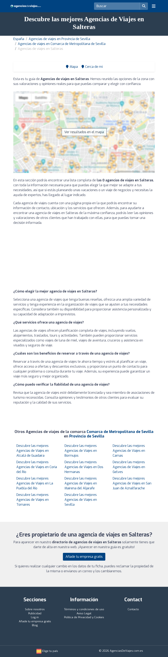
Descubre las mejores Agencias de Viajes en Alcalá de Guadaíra (32, 451)
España (18, 39)
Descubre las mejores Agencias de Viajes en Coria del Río (36, 467)
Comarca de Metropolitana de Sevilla (120, 431)
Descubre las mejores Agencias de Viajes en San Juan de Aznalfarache (132, 483)
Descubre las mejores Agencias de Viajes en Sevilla (81, 500)
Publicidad (34, 613)
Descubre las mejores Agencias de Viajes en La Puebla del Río (34, 483)
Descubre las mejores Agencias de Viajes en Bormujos (81, 451)
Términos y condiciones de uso (84, 609)
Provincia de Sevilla (86, 436)
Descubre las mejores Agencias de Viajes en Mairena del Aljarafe (81, 483)
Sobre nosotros (35, 609)
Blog (35, 625)
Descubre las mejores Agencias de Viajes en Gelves (129, 467)
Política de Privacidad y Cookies (84, 617)
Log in (35, 617)
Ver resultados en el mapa (84, 132)
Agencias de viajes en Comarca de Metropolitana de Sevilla (62, 44)
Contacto (133, 609)
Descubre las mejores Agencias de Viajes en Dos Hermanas (84, 467)
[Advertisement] (84, 257)
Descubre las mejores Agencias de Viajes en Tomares (32, 500)
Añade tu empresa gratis (84, 556)
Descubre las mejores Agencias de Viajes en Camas (129, 451)
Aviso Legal (84, 613)
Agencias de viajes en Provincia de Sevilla (59, 39)
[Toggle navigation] (154, 6)
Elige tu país (49, 651)
